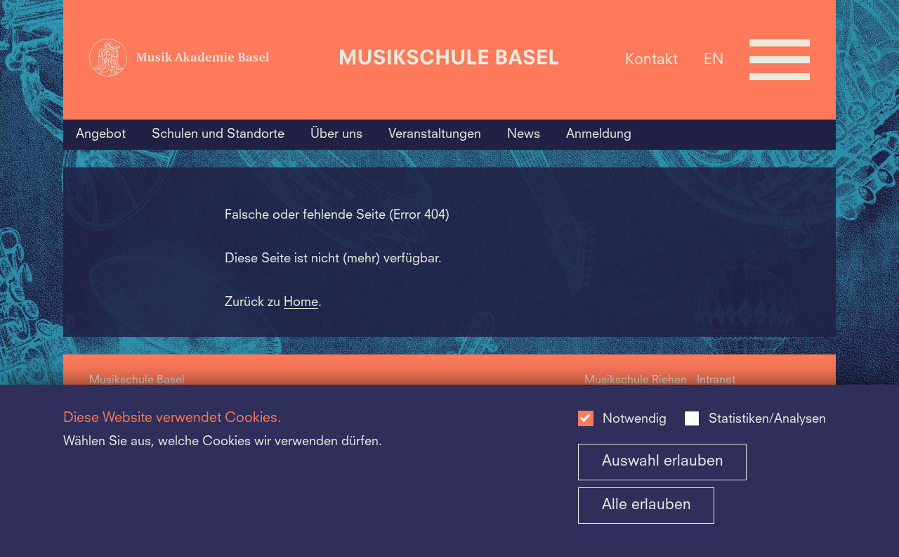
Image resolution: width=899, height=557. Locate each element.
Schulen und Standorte (218, 134)
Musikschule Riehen (635, 380)
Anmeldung (598, 134)
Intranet (716, 380)
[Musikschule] (449, 59)
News (523, 134)
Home (301, 303)
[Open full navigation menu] (779, 60)
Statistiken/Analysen (767, 419)
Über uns (336, 134)
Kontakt (651, 59)
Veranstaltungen (434, 134)
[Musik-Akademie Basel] (209, 60)
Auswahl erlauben (662, 461)
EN (713, 59)
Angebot (101, 134)
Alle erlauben (646, 505)
